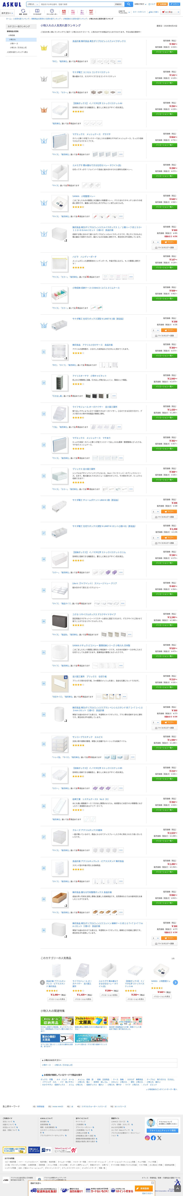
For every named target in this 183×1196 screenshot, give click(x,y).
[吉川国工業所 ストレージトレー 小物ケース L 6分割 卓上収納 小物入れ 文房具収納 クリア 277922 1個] (110, 603)
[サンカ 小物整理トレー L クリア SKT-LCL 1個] (95, 216)
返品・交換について (10, 1130)
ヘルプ (152, 4)
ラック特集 (152, 1162)
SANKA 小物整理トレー (83, 196)
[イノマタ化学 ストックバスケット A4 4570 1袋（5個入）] (93, 123)
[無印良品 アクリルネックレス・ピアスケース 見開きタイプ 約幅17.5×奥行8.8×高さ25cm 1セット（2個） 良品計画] (114, 881)
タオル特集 (63, 1165)
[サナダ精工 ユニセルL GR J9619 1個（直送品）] (112, 92)
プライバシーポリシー (84, 1127)
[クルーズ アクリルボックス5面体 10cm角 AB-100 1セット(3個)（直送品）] (108, 850)
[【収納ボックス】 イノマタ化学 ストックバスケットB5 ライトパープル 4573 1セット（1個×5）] (95, 788)
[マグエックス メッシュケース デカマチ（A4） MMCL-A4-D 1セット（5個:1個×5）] (108, 154)
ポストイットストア (52, 1168)
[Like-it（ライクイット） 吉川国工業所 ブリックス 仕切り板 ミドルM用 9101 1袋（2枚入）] (111, 696)
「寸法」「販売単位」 (60, 427)
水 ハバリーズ (120, 1106)
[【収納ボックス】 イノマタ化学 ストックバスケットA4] (60, 117)
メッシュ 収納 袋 (85, 1079)
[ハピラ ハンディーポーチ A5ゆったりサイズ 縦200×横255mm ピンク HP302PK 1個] (118, 277)
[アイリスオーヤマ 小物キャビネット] (60, 390)
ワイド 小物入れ (132, 1085)
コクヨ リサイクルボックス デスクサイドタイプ (94, 614)
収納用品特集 (169, 1165)
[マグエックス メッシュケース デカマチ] (60, 148)
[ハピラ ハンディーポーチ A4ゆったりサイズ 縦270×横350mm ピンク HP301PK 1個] (124, 277)
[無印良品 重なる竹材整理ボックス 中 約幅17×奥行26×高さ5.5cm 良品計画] (101, 912)
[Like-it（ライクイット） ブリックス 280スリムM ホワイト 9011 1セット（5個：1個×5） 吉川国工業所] (111, 489)
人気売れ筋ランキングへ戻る (17, 52)
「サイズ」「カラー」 (60, 92)
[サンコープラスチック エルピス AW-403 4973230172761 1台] (113, 757)
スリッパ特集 (52, 1165)
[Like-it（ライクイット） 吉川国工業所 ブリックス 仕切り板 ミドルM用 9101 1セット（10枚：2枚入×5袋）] (105, 696)
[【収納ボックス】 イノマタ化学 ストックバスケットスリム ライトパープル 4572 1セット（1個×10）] (108, 572)
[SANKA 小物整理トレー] (60, 210)
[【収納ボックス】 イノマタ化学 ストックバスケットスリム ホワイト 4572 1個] (101, 572)
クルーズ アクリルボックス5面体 (87, 830)
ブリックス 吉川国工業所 (83, 469)
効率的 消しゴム (101, 1082)
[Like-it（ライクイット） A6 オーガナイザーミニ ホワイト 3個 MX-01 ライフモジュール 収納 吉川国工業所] (112, 427)
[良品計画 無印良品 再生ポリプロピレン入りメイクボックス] (60, 55)
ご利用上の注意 (81, 1133)
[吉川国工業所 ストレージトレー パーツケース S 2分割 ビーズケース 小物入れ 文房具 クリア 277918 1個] (116, 603)
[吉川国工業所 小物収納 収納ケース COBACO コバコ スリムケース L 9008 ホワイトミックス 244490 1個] (93, 308)
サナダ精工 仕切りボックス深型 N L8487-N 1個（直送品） (98, 319)
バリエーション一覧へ (164, 52)
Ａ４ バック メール (65, 1079)
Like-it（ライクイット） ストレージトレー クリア (94, 583)
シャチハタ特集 (10, 1168)
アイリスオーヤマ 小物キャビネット (89, 376)
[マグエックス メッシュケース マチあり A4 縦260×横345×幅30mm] (108, 458)
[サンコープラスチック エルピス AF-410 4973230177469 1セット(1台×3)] (107, 757)
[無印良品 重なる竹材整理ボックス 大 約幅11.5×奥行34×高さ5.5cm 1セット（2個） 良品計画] (108, 912)
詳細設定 (118, 4)
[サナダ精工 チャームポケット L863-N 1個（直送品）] (59, 514)
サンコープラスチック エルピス (87, 737)
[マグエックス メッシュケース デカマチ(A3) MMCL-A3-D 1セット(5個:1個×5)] (95, 154)
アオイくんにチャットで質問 (163, 1130)
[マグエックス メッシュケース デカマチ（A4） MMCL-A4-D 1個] (101, 154)
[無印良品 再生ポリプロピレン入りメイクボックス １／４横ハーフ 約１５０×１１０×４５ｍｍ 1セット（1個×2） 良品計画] (112, 61)
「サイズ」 (55, 186)
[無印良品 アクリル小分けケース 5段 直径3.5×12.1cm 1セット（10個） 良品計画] (108, 365)
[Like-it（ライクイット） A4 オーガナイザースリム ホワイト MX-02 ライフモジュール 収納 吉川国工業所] (100, 427)
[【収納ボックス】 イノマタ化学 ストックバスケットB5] (60, 782)
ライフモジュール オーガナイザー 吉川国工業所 (94, 407)
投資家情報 (44, 1125)
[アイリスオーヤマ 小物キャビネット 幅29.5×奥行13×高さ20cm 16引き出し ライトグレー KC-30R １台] (88, 396)
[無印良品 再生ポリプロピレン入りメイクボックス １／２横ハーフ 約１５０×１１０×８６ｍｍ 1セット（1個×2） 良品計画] (59, 241)
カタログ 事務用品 (135, 1079)
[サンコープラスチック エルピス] (60, 751)
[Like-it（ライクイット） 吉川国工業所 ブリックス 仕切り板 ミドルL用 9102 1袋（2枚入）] (118, 696)
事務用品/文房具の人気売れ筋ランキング (46, 19)
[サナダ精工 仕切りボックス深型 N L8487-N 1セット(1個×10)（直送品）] (59, 540)
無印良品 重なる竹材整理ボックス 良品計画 (92, 892)
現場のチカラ (95, 1165)
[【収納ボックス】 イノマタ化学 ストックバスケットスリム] (60, 566)
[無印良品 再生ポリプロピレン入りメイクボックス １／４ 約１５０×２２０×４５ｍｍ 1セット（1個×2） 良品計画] (100, 61)
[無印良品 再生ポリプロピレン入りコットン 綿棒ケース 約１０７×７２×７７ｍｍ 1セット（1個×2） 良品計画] (59, 937)
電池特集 (52, 1162)
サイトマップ (80, 1122)
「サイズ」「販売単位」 (60, 154)
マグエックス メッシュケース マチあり (91, 438)
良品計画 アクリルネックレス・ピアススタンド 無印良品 (98, 861)
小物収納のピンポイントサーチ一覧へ (162, 1089)
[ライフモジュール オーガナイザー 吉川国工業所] (60, 421)
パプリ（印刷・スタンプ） (121, 1125)
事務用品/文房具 (12, 31)
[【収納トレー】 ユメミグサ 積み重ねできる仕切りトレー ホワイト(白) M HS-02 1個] (84, 185)
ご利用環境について (83, 1130)
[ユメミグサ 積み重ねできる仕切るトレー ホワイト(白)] (60, 179)
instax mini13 (58, 1106)
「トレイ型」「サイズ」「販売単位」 (66, 757)
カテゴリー (6, 13)
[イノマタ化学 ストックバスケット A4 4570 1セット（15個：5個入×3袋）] (99, 123)
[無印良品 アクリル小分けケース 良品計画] (60, 359)
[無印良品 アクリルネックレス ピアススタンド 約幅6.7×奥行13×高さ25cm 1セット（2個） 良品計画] (95, 881)
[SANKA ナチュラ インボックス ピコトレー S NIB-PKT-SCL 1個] (101, 665)
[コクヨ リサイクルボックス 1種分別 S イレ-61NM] (123, 634)
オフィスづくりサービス (71, 1168)
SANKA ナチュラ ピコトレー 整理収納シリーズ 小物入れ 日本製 (101, 645)
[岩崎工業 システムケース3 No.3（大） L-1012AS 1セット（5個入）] (86, 819)
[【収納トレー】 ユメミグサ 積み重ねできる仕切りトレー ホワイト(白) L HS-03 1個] (97, 185)
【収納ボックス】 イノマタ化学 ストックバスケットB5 (97, 768)
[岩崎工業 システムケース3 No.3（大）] (60, 813)
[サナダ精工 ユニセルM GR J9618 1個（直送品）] (100, 92)
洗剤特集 (42, 1165)
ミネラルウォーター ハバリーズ (94, 1106)
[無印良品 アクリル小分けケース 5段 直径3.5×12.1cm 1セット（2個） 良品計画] (102, 365)
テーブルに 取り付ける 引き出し (161, 1079)
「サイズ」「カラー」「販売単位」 (65, 277)
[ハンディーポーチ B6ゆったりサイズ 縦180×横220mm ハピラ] (111, 277)
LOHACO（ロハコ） (118, 1122)
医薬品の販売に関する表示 (85, 1142)
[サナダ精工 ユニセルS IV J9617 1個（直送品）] (106, 92)
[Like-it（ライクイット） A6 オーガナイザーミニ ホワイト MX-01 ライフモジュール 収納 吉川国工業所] (93, 427)
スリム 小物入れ (76, 1085)
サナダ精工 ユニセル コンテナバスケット (91, 72)
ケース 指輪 (118, 1079)
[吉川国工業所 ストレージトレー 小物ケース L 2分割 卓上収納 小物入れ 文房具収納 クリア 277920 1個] (97, 603)
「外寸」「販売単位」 (60, 61)
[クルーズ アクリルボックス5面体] (60, 844)
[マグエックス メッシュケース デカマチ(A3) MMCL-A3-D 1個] (114, 154)
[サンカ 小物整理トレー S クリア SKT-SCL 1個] (114, 216)
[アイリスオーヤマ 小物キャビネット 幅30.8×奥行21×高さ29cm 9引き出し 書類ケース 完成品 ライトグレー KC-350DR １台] (94, 396)
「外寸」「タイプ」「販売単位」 (64, 365)
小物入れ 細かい (154, 1082)
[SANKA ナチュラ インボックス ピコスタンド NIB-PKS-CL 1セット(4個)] (114, 665)
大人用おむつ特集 (156, 1165)
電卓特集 (43, 1162)
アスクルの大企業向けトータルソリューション (125, 1134)
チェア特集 (142, 1162)
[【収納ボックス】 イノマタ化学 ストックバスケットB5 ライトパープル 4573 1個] (101, 788)
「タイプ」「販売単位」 (60, 666)
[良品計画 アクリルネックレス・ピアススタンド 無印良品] (60, 875)
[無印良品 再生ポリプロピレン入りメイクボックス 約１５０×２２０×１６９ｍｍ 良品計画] (93, 61)
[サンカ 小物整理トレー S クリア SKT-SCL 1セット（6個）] (101, 216)
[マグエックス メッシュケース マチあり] (60, 452)
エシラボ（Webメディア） (121, 1130)
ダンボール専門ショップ (79, 1165)
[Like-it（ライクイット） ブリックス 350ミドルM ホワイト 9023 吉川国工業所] (124, 489)
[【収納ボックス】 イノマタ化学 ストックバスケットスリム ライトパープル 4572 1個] (114, 572)
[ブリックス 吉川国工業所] (60, 483)
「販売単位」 (56, 124)
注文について (7, 1122)
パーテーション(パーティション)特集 (122, 1162)
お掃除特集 (32, 1165)
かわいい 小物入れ (119, 1082)
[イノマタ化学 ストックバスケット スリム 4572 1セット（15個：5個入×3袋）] (95, 572)
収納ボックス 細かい (95, 1085)
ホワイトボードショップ (97, 1162)
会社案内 (43, 1122)
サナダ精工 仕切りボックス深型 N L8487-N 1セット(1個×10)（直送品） (104, 526)
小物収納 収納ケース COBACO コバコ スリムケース (96, 288)
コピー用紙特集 (10, 1162)
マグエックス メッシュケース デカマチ (91, 134)
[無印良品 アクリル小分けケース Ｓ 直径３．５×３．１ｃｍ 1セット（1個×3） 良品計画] (115, 365)
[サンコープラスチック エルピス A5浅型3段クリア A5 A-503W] (126, 757)
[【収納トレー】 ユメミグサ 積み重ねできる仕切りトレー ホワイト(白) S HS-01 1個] (91, 185)
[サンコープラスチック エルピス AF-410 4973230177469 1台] (120, 757)
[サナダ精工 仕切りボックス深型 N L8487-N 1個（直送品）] (59, 332)
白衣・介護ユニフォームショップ (30, 1168)
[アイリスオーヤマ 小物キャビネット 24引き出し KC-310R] (101, 396)
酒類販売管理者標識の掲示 (85, 1139)
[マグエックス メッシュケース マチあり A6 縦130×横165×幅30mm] (114, 458)
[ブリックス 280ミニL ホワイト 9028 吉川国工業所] (105, 489)
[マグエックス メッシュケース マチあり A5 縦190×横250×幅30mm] (95, 458)
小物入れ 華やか (115, 1085)
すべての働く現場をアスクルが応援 (124, 1165)
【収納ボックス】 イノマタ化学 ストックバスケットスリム (99, 552)
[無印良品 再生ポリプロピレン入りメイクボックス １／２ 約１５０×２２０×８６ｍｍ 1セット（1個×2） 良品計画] (106, 61)
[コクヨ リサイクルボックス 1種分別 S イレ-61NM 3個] (104, 634)
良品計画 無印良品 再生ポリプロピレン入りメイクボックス (99, 41)
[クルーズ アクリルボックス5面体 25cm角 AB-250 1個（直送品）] (95, 850)
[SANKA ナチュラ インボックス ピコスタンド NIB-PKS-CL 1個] (108, 665)
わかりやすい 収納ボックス (53, 1085)
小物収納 (11, 35)
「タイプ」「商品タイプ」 (61, 604)
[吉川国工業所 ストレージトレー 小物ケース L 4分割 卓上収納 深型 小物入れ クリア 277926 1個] (103, 603)
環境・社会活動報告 (47, 1127)
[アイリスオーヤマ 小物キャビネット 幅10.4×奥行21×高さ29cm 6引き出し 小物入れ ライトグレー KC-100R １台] (107, 396)
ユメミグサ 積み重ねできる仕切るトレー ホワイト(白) (96, 165)
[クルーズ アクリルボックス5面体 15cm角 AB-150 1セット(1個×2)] (114, 850)
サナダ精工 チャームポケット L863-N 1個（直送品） (96, 500)
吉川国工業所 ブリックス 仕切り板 (89, 676)
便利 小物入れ (137, 1082)
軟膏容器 (40, 1106)
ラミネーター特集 (79, 1162)
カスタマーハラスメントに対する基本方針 (54, 1131)
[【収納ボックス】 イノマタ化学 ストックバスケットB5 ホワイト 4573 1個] (114, 788)
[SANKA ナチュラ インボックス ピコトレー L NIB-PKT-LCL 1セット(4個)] (95, 665)
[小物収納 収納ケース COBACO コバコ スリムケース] (60, 302)
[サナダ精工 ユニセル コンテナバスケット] (60, 86)
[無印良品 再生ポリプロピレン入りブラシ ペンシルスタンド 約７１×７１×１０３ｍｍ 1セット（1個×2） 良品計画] (59, 721)
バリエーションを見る (57, 999)
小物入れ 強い (84, 1082)
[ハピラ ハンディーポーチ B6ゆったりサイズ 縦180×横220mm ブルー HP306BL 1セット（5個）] (105, 277)
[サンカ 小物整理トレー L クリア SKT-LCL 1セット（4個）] (108, 216)
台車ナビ (105, 1165)
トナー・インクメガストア (28, 1162)
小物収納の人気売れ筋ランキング (75, 19)
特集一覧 (102, 1168)
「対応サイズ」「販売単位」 (62, 697)
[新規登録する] (144, 1188)
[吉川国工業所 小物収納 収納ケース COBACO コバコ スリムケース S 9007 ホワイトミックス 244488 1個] (100, 308)
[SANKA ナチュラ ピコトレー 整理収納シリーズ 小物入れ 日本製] (60, 659)
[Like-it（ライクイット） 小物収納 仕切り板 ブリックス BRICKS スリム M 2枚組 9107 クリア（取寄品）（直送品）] (98, 696)
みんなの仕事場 (117, 1127)
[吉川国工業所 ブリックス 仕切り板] (60, 690)
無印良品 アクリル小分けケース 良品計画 (92, 345)
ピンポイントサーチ (89, 1168)
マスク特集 (143, 1165)
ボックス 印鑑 (47, 1079)
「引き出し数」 (57, 396)
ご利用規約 (80, 1125)
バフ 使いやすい (67, 1082)
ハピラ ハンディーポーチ (84, 257)
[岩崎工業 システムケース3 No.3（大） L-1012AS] (93, 819)
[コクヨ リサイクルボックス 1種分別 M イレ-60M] (116, 634)
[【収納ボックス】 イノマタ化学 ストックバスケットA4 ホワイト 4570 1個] (86, 123)
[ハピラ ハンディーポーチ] (60, 271)
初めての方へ (147, 1193)
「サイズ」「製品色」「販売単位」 (65, 635)
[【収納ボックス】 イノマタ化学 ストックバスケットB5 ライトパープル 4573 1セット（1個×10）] (108, 788)
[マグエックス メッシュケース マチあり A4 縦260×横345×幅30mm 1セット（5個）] (101, 458)
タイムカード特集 (64, 1162)
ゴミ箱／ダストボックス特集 (15, 1165)
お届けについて (8, 1125)
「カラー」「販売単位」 (60, 572)
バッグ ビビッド (150, 1085)
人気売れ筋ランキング (21, 19)
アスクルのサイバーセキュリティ (52, 1136)
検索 (128, 4)
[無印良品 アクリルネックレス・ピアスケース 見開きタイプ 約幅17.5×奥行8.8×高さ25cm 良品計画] (108, 881)
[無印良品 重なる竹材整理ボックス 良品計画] (60, 906)
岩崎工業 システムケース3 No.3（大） (91, 799)
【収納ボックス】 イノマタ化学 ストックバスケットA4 (97, 103)
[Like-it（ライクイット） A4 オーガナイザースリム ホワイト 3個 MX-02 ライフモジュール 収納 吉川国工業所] (106, 427)
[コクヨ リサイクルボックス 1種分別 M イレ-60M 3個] (110, 634)
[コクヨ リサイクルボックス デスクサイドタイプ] (60, 628)
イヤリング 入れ (49, 1082)
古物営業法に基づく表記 (84, 1136)
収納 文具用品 (103, 1079)
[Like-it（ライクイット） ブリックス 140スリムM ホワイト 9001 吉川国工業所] (118, 489)
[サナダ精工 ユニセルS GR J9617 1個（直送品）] (93, 92)
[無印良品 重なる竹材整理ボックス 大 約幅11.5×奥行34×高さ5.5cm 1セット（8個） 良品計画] (114, 912)
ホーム (8, 19)
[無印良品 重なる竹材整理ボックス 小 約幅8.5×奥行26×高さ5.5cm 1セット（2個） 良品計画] (95, 912)
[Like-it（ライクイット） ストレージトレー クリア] (60, 597)
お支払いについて (9, 1127)
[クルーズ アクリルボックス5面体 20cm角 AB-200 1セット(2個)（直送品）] (101, 850)
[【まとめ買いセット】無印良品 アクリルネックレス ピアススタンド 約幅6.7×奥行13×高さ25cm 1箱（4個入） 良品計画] (101, 881)
